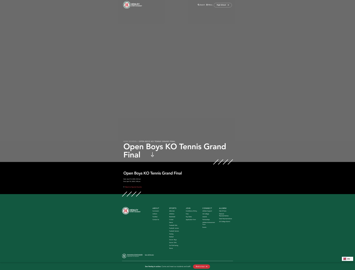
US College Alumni (224, 222)
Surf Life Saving (173, 245)
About (156, 208)
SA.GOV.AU (149, 255)
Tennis (171, 248)
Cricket (171, 220)
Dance (171, 222)
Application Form (191, 220)
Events (204, 227)
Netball (171, 237)
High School (221, 5)
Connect (207, 208)
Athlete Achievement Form (208, 223)
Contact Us (156, 220)
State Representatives (225, 219)
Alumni (223, 208)
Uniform (155, 214)
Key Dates (189, 217)
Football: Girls (173, 225)
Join (188, 208)
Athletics (171, 214)
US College (205, 214)
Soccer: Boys (173, 240)
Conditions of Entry (191, 211)
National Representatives (224, 215)
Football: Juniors (174, 228)
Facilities (155, 217)
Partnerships (206, 220)
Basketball (172, 217)
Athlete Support (207, 211)
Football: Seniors (174, 231)
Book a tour (200, 266)
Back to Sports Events (132, 187)
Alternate (172, 211)
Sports (172, 208)
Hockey (171, 234)
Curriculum (156, 211)
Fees (187, 214)
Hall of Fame (222, 211)
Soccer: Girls (172, 243)
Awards (204, 217)
